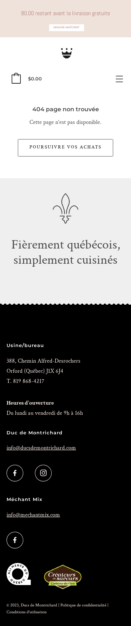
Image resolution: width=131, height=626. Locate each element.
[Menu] (119, 79)
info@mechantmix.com (33, 515)
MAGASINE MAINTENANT (66, 27)
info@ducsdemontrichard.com (41, 448)
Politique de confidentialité (83, 605)
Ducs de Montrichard (39, 605)
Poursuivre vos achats (65, 147)
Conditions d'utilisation (27, 612)
